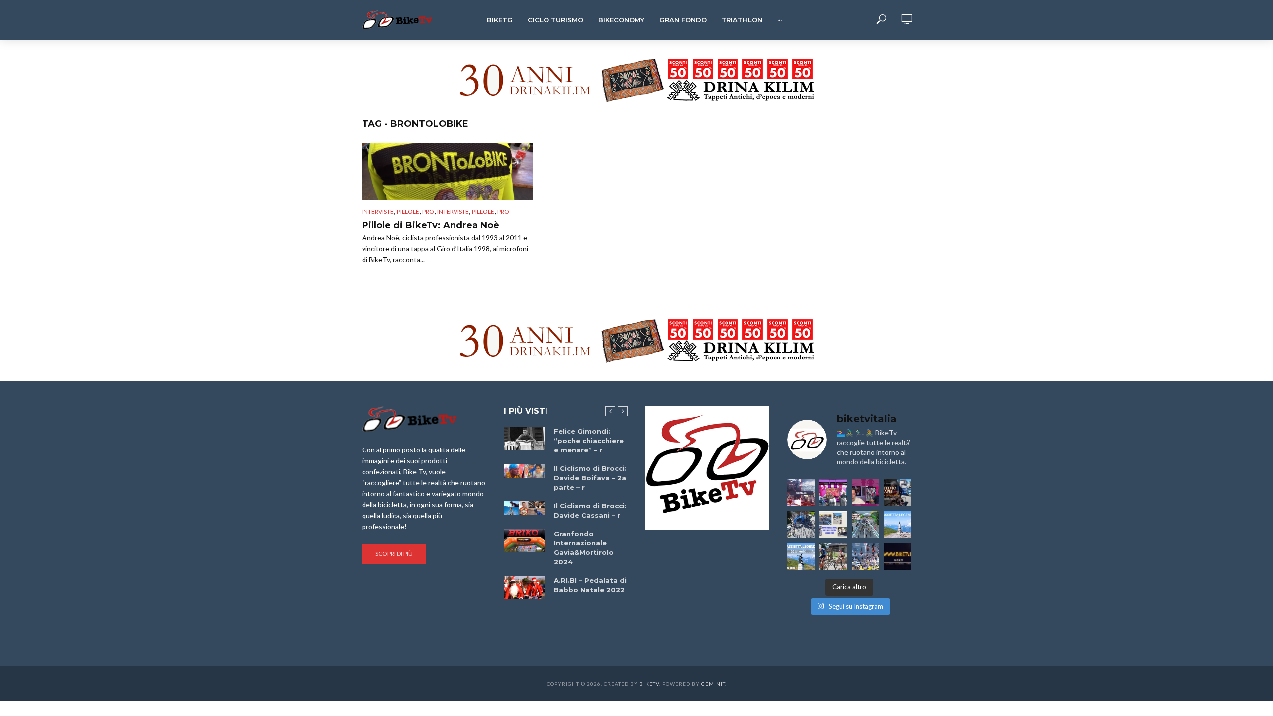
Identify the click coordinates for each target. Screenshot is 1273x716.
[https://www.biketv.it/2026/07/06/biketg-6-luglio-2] (833, 556)
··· (779, 20)
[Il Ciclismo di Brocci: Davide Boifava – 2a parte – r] (524, 471)
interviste (453, 211)
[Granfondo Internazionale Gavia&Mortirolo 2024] (524, 540)
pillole (483, 211)
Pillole (408, 211)
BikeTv (649, 684)
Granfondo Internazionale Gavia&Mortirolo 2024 (584, 548)
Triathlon (742, 20)
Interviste (378, 211)
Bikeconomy (621, 20)
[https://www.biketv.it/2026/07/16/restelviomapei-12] (897, 492)
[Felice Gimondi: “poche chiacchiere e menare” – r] (524, 438)
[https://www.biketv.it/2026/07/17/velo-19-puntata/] (833, 492)
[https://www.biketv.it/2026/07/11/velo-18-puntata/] (865, 492)
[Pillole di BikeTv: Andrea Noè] (447, 171)
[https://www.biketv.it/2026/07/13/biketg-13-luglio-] (801, 524)
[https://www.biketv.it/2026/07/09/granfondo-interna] (865, 524)
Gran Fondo (683, 20)
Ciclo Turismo (555, 20)
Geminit (713, 684)
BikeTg (500, 20)
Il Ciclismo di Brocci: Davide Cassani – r (590, 510)
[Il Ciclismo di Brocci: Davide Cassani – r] (524, 508)
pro (428, 211)
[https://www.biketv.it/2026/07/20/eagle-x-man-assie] (801, 492)
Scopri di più (394, 553)
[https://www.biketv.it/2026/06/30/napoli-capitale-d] (865, 556)
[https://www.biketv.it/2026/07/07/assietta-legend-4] (897, 524)
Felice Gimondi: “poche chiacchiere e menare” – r (589, 440)
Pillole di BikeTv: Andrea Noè (430, 225)
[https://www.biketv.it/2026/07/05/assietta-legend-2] (801, 556)
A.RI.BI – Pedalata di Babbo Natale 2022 (590, 585)
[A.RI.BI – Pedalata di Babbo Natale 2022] (524, 587)
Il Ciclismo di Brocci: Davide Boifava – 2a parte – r (590, 477)
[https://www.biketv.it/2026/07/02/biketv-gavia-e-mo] (897, 556)
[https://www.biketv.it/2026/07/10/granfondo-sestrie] (833, 524)
